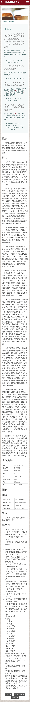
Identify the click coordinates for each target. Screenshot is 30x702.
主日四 (9, 694)
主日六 (15, 697)
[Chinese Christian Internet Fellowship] (27, 2)
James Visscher (8, 21)
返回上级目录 (19, 694)
